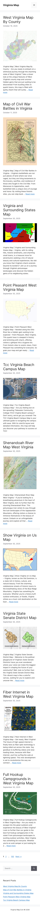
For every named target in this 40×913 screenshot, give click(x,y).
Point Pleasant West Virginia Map (20, 287)
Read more (30, 194)
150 (12, 857)
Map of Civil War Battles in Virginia (17, 106)
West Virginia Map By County (18, 19)
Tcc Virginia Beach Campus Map (18, 366)
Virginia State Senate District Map (19, 615)
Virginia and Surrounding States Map (19, 210)
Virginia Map (11, 5)
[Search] (34, 868)
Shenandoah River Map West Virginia (18, 445)
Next (18, 857)
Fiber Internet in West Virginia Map (18, 694)
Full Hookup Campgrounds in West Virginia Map (18, 778)
